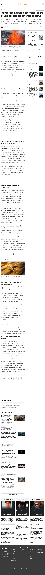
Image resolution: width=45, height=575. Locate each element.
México (14, 556)
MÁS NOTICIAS (13, 495)
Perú (14, 558)
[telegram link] (5, 556)
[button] (1, 4)
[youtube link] (3, 556)
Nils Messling (9, 405)
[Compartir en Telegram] (12, 57)
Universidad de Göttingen (18, 403)
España (14, 553)
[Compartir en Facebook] (4, 57)
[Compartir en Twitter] (7, 57)
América (13, 549)
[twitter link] (5, 554)
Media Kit (31, 558)
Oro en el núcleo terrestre (6, 403)
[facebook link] (3, 554)
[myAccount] (43, 4)
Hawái (13, 65)
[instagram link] (8, 554)
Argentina (31, 549)
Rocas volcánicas (17, 405)
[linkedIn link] (8, 556)
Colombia (13, 551)
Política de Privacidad (39, 552)
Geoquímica (4, 407)
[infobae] (22, 4)
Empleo (22, 549)
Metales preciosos (12, 407)
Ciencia (2, 9)
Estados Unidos (14, 554)
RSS (14, 563)
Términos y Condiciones (40, 550)
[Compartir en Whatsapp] (2, 57)
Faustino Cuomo (8, 26)
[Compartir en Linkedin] (9, 57)
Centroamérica (13, 560)
